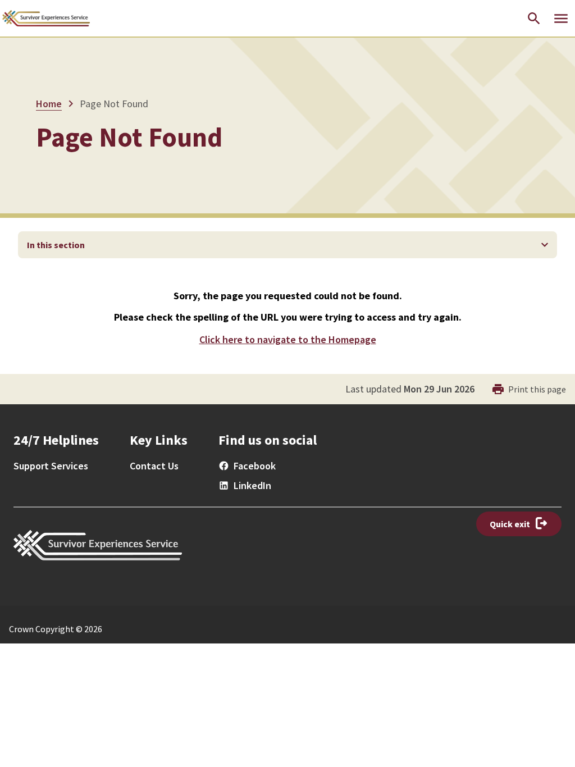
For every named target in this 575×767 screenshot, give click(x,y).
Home (49, 103)
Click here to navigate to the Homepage (287, 339)
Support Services (50, 465)
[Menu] (561, 18)
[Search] (534, 18)
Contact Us (154, 465)
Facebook (255, 465)
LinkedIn (252, 485)
